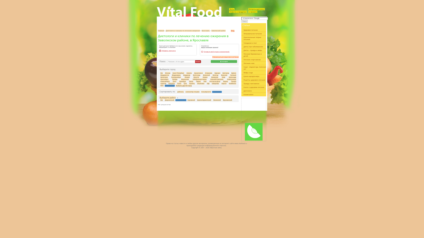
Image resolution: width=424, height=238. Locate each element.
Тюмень (192, 84)
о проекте (253, 12)
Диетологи (248, 91)
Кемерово (214, 77)
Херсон (223, 84)
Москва (167, 73)
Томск (179, 84)
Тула (185, 84)
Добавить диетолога (169, 51)
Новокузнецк (231, 79)
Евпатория (164, 77)
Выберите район (168, 97)
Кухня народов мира (251, 76)
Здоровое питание (251, 30)
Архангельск (198, 73)
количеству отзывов (192, 92)
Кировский (191, 100)
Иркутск (196, 77)
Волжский (206, 75)
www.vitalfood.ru (240, 143)
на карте (225, 61)
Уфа (208, 84)
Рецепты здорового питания (254, 80)
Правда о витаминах (251, 84)
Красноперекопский (204, 100)
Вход (232, 31)
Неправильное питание (253, 34)
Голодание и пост (250, 43)
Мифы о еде (248, 73)
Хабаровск (215, 84)
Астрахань (208, 73)
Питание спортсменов (252, 60)
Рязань (225, 81)
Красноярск (164, 79)
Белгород (225, 73)
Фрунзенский (227, 100)
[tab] (168, 98)
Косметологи (248, 94)
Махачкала (185, 79)
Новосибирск (165, 81)
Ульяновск (200, 84)
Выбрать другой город (184, 86)
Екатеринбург (176, 77)
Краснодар (232, 77)
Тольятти (171, 84)
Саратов (163, 84)
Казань (205, 77)
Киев (223, 77)
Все (161, 73)
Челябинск (232, 84)
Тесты (232, 9)
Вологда (215, 75)
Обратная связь (216, 148)
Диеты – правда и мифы (253, 50)
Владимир (186, 75)
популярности (206, 92)
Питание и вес (249, 63)
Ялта (162, 86)
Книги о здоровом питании (254, 87)
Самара (233, 81)
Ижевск (187, 77)
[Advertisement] (254, 110)
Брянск (233, 73)
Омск (174, 81)
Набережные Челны (200, 79)
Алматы (189, 73)
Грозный (233, 75)
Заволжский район (218, 31)
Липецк (174, 79)
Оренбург (182, 81)
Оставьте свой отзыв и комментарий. (217, 52)
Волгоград (196, 75)
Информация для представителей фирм (225, 57)
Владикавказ (176, 75)
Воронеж (224, 75)
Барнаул (217, 73)
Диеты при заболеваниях (253, 47)
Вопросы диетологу (256, 9)
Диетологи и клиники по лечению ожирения (183, 31)
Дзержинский (169, 100)
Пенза (191, 81)
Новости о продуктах (238, 12)
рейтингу (180, 92)
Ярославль (206, 31)
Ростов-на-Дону (214, 81)
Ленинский (217, 100)
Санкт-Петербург (178, 73)
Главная (161, 31)
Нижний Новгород (216, 79)
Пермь (198, 81)
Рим (205, 81)
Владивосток (164, 75)
